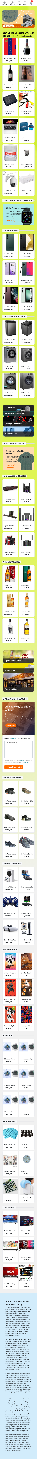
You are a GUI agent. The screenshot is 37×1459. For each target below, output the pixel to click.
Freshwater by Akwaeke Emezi (10, 1026)
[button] (4, 19)
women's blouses (16, 1357)
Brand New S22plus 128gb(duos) (10, 280)
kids (28, 1351)
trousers (8, 1357)
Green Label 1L (25, 585)
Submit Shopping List (14, 767)
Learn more (11, 725)
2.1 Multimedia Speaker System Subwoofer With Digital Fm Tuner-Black (27, 526)
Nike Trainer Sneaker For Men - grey (27, 854)
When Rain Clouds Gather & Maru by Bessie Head (27, 973)
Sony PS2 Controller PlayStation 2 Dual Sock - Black (10, 913)
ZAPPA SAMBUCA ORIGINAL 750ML (10, 638)
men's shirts (16, 1355)
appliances (20, 1383)
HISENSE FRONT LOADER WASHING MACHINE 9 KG (27, 393)
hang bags (21, 1365)
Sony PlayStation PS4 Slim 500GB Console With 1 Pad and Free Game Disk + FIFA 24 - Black (27, 913)
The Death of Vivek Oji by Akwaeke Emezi (27, 999)
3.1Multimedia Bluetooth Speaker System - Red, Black (10, 552)
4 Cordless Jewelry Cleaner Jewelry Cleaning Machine (10, 1112)
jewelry (14, 1349)
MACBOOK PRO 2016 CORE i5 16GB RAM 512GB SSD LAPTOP (10, 138)
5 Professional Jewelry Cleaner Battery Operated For (27, 1112)
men (17, 1351)
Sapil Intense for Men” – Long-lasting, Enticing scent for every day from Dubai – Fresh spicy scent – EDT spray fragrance (27, 138)
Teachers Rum (25, 638)
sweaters (8, 1349)
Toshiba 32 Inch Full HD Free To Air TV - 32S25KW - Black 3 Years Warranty (10, 1231)
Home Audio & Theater (14, 476)
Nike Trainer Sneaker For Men (10, 801)
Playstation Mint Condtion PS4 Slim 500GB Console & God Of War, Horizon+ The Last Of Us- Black (27, 887)
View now (10, 220)
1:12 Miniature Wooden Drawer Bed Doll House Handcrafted (27, 191)
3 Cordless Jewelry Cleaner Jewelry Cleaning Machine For (10, 1059)
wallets (27, 1365)
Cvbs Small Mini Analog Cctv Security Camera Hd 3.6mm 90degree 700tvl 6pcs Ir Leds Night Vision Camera (27, 111)
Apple (22, 1417)
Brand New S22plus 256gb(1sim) (10, 254)
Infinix (13, 1417)
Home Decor (8, 1121)
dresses (25, 1357)
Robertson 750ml (26, 58)
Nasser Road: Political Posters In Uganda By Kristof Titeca (27, 85)
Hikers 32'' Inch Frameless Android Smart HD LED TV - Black (27, 1284)
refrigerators (23, 1391)
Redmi (12, 1419)
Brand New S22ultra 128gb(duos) (10, 307)
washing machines (23, 1393)
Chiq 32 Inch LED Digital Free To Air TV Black (10, 1257)
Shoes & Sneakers (11, 777)
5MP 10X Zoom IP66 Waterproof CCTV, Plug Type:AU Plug (10, 191)
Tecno (18, 1417)
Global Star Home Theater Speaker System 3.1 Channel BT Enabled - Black (27, 499)
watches (8, 1365)
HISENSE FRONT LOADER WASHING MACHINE (10, 366)
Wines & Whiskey (11, 562)
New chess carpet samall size (10, 1198)
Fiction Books (9, 949)
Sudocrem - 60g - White (10, 164)
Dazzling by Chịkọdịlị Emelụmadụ (27, 1026)
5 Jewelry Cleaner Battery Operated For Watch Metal (10, 1085)
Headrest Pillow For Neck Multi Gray (27, 1198)
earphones (24, 1430)
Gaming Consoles (11, 863)
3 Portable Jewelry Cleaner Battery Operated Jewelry (27, 1059)
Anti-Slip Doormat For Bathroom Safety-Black (27, 1145)
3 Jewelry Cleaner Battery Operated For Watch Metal (27, 1085)
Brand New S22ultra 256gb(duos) (27, 280)
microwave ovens (13, 1391)
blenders (14, 1393)
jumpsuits (13, 1359)
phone (16, 1401)
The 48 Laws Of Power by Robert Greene (10, 58)
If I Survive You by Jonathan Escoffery (10, 973)
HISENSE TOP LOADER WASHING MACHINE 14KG (10, 340)
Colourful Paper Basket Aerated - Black (27, 164)
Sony (25, 1417)
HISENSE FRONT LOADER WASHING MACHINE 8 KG (10, 393)
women (22, 1351)
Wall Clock (24, 1171)
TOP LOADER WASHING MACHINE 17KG (27, 340)
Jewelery (7, 1035)
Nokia (28, 1415)
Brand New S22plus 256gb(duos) (27, 254)
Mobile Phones (10, 230)
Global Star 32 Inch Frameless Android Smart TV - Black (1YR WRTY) (27, 1231)
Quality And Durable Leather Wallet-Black (10, 111)
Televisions (8, 1207)
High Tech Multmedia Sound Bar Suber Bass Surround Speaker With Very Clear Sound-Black (10, 526)
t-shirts (23, 1355)
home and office (21, 1385)
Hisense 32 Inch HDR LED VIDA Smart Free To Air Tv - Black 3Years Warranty (27, 1257)
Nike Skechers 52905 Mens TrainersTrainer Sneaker (27, 801)
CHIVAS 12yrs (8, 585)
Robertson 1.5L (8, 85)
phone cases (15, 1430)
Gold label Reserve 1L (10, 612)
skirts (7, 1359)
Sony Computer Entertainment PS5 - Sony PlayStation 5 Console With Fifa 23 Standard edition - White (27, 940)
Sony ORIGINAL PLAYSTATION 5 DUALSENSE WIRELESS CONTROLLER (10, 940)
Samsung (8, 1417)
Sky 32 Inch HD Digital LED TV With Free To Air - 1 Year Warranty (10, 1284)
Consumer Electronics (13, 316)
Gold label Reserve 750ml (27, 612)
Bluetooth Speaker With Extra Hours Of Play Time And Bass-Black (10, 499)
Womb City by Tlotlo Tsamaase (10, 999)
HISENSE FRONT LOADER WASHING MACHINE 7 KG (27, 366)
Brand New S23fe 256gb (27, 307)
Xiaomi (8, 1419)
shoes (23, 1347)
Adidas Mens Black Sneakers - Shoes (27, 827)
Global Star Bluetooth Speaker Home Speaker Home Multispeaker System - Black (27, 552)
